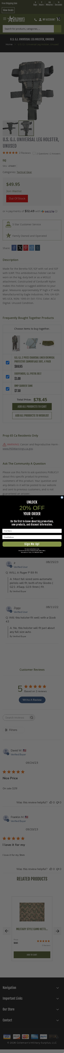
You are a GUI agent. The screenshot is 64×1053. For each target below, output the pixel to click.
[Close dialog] (62, 497)
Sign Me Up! (31, 544)
